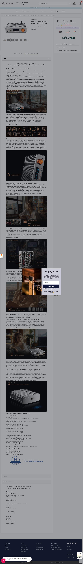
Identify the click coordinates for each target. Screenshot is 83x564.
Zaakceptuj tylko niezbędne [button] (41, 285)
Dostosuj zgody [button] (41, 287)
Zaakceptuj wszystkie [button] (41, 290)
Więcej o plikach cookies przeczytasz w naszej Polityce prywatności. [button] (38, 281)
